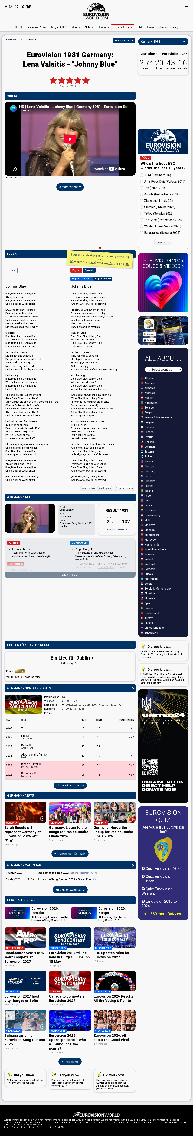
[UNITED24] (163, 746)
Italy (147, 500)
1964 (120, 705)
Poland (148, 559)
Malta (147, 520)
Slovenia (149, 598)
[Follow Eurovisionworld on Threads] (22, 7)
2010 (68, 701)
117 (98, 755)
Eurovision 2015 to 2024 (159, 903)
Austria (148, 397)
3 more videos (69, 187)
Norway (149, 554)
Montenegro (152, 534)
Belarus (149, 407)
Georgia (149, 466)
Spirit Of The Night (107, 563)
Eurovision (10, 39)
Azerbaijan (151, 402)
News (36, 27)
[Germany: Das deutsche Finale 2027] (92, 872)
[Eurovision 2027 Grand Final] (94, 879)
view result (163, 242)
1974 (107, 705)
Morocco (150, 539)
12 (98, 737)
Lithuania (150, 510)
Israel (147, 495)
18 (98, 765)
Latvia (148, 505)
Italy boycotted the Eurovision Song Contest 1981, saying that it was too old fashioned (161, 651)
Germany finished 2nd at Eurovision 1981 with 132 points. (99, 259)
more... (48, 712)
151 (98, 746)
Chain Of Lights (105, 567)
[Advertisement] (70, 221)
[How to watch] (96, 872)
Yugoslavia (151, 632)
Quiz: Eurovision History (157, 878)
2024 (9, 755)
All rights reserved (33, 1125)
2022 (75, 705)
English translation (81, 278)
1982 (75, 701)
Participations (51, 696)
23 (83, 737)
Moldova (149, 525)
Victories (49, 700)
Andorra (149, 383)
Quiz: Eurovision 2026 (163, 868)
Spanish (89, 270)
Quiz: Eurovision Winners (157, 891)
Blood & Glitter (30, 765)
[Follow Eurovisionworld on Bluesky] (28, 7)
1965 (113, 705)
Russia (148, 574)
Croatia (149, 432)
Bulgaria (149, 422)
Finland (148, 456)
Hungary (149, 481)
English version (103, 278)
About (7, 1127)
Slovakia (149, 593)
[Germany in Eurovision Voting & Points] (23, 704)
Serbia (148, 583)
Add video (89, 488)
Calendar (75, 27)
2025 (9, 746)
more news (71, 1061)
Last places (50, 704)
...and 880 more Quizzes (161, 914)
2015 (87, 705)
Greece (148, 476)
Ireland (148, 490)
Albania (149, 378)
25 (83, 774)
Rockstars (27, 775)
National (97, 27)
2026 (9, 737)
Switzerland (151, 613)
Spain (147, 603)
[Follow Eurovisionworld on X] (17, 7)
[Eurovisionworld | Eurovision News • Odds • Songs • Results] (96, 11)
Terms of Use (27, 1127)
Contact (15, 1127)
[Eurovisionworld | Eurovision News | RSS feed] (62, 1127)
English (76, 270)
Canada (149, 427)
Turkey (148, 618)
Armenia (149, 388)
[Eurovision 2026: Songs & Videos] (163, 290)
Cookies (40, 1127)
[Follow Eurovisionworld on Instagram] (11, 7)
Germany (150, 471)
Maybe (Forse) (105, 571)
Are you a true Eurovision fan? (163, 829)
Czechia (149, 442)
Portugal (149, 564)
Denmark (149, 446)
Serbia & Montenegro (157, 588)
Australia (149, 393)
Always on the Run (32, 756)
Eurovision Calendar (69, 890)
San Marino (151, 579)
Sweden (149, 608)
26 (83, 765)
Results (123, 27)
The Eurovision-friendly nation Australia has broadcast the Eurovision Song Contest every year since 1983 (112, 1081)
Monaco (149, 530)
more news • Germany (71, 853)
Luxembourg (152, 515)
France (148, 461)
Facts (150, 27)
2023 (68, 705)
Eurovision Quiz (163, 816)
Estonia (149, 451)
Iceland (148, 486)
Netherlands (151, 544)
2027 (9, 727)
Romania (149, 569)
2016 (81, 705)
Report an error (125, 488)
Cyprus (148, 437)
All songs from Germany (69, 785)
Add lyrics (105, 488)
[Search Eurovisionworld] (15, 27)
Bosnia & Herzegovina (158, 417)
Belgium (149, 412)
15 (83, 746)
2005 (94, 705)
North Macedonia (155, 549)
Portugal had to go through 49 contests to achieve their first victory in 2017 (67, 1080)
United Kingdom (154, 627)
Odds (139, 27)
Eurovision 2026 (163, 263)
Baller (28, 746)
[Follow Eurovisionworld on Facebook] (6, 7)
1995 (100, 705)
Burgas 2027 (58, 27)
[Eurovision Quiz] (163, 849)
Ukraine (149, 623)
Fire (27, 737)
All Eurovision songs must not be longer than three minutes (25, 1078)
